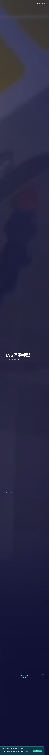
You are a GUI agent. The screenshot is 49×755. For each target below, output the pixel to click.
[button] (22, 676)
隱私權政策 (25, 750)
